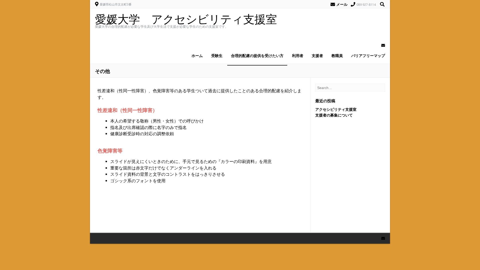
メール (342, 4)
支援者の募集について (334, 115)
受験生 (216, 55)
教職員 (337, 55)
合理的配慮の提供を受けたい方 (257, 55)
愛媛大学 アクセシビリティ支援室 (186, 19)
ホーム (197, 55)
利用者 (297, 55)
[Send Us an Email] (381, 45)
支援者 (317, 55)
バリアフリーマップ (368, 55)
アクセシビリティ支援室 (335, 109)
